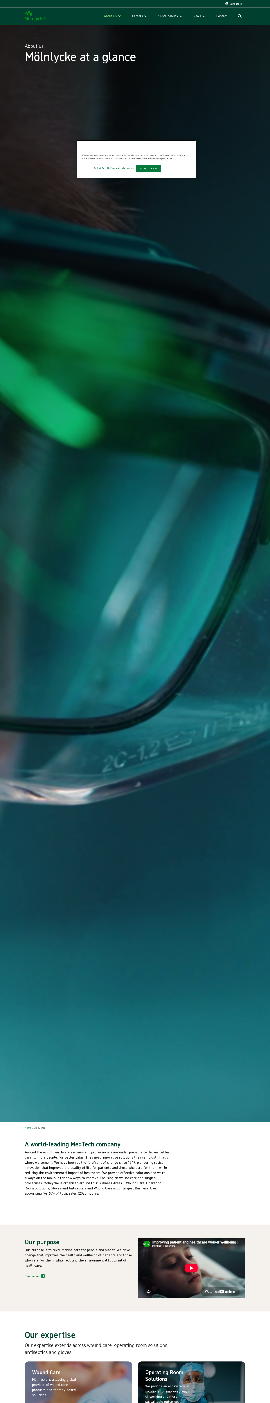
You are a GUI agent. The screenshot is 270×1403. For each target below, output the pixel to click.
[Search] (239, 16)
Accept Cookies (148, 168)
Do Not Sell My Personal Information (114, 168)
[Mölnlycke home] (35, 16)
